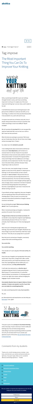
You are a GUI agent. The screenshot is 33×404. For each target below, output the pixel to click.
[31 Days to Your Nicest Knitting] (16, 312)
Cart (5, 380)
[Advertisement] (16, 21)
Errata (5, 374)
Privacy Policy (7, 371)
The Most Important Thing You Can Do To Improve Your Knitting (15, 63)
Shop (5, 377)
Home (5, 47)
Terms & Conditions (9, 365)
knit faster (4, 299)
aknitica (6, 3)
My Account (7, 383)
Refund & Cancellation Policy (11, 368)
